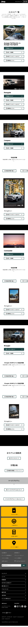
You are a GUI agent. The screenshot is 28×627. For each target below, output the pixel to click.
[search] (11, 565)
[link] (3, 1)
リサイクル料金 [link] (5, 558)
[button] (18, 1)
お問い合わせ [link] (4, 561)
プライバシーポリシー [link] (19, 555)
